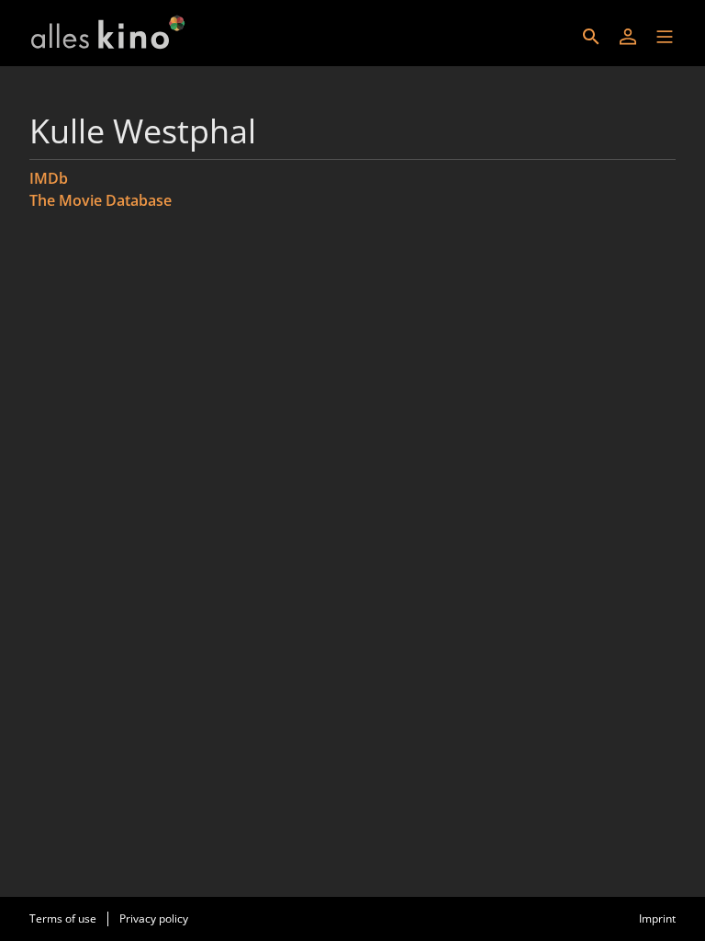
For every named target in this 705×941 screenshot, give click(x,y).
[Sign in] (628, 36)
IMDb (48, 178)
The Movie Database (100, 200)
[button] (664, 36)
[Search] (591, 36)
